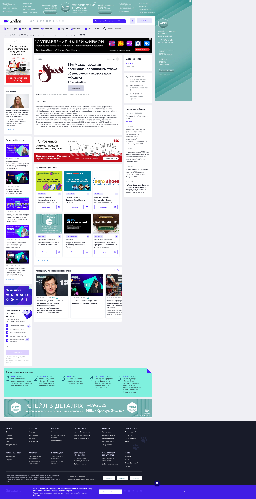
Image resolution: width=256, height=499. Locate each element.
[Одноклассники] (44, 21)
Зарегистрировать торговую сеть (35, 457)
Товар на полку (107, 445)
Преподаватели (56, 440)
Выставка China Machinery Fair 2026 (76, 201)
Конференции (33, 441)
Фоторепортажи (11, 445)
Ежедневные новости (17, 325)
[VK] (34, 21)
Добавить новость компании (57, 463)
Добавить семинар (80, 464)
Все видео (10, 279)
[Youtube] (47, 21)
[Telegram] (41, 21)
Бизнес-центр (80, 428)
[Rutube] (50, 21)
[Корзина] (132, 21)
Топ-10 (127, 460)
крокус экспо (85, 94)
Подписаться (17, 352)
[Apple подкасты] (63, 21)
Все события (41, 260)
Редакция (122, 478)
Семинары (54, 432)
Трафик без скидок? (131, 463)
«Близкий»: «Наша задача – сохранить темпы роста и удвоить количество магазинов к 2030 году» (16, 271)
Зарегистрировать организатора (108, 460)
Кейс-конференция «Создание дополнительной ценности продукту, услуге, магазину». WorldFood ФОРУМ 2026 (137, 188)
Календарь (32, 432)
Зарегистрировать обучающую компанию (81, 460)
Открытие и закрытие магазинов (17, 340)
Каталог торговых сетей (82, 435)
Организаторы (33, 435)
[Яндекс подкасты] (57, 21)
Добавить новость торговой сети (35, 463)
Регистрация (46, 207)
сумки (66, 94)
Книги (127, 453)
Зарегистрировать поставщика (57, 457)
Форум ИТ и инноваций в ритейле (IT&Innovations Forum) (76, 244)
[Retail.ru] (15, 21)
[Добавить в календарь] (58, 207)
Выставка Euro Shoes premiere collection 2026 (104, 201)
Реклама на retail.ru (12, 41)
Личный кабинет (13, 453)
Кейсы (8, 441)
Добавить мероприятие (110, 464)
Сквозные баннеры (108, 435)
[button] (48, 28)
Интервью (9, 438)
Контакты (136, 478)
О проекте (109, 478)
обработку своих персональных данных (17, 362)
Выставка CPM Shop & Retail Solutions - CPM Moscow (48, 243)
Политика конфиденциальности (77, 476)
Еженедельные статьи (17, 329)
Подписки (9, 460)
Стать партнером (130, 438)
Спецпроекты (131, 428)
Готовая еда (129, 435)
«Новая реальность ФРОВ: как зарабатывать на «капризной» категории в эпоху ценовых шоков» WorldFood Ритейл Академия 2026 (137, 157)
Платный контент (108, 441)
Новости (9, 435)
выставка (45, 94)
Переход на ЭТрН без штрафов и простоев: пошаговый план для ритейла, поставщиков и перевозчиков (17, 218)
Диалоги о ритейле (131, 432)
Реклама (106, 428)
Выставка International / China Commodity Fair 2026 (48, 201)
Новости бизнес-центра (82, 432)
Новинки (128, 456)
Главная (6, 35)
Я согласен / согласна (110, 492)
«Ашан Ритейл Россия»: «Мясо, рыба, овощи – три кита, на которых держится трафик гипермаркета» (17, 164)
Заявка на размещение (110, 432)
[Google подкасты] (60, 21)
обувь (60, 94)
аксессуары (75, 94)
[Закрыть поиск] (103, 30)
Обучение (55, 428)
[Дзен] (53, 21)
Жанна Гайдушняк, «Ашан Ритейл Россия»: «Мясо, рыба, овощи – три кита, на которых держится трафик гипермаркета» (17, 113)
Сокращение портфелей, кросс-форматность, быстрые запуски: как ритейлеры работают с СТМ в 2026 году (104, 383)
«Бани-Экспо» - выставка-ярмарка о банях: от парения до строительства (105, 244)
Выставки (32, 438)
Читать (8, 130)
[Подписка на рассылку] (31, 21)
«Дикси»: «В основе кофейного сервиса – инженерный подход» (85, 302)
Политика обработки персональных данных (81, 480)
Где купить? (129, 466)
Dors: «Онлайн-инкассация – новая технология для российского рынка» (17, 244)
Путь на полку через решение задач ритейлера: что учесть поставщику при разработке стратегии (21, 382)
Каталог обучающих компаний (58, 436)
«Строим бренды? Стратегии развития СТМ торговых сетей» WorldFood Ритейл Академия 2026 (137, 173)
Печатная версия (108, 438)
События (15, 35)
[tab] (41, 101)
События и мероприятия (18, 336)
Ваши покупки (10, 456)
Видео (127, 441)
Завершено (76, 88)
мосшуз (53, 94)
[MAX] (37, 21)
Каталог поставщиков (81, 438)
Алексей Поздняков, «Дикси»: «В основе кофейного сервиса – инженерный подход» (50, 303)
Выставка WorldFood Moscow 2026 (137, 117)
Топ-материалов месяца (18, 332)
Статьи (8, 432)
